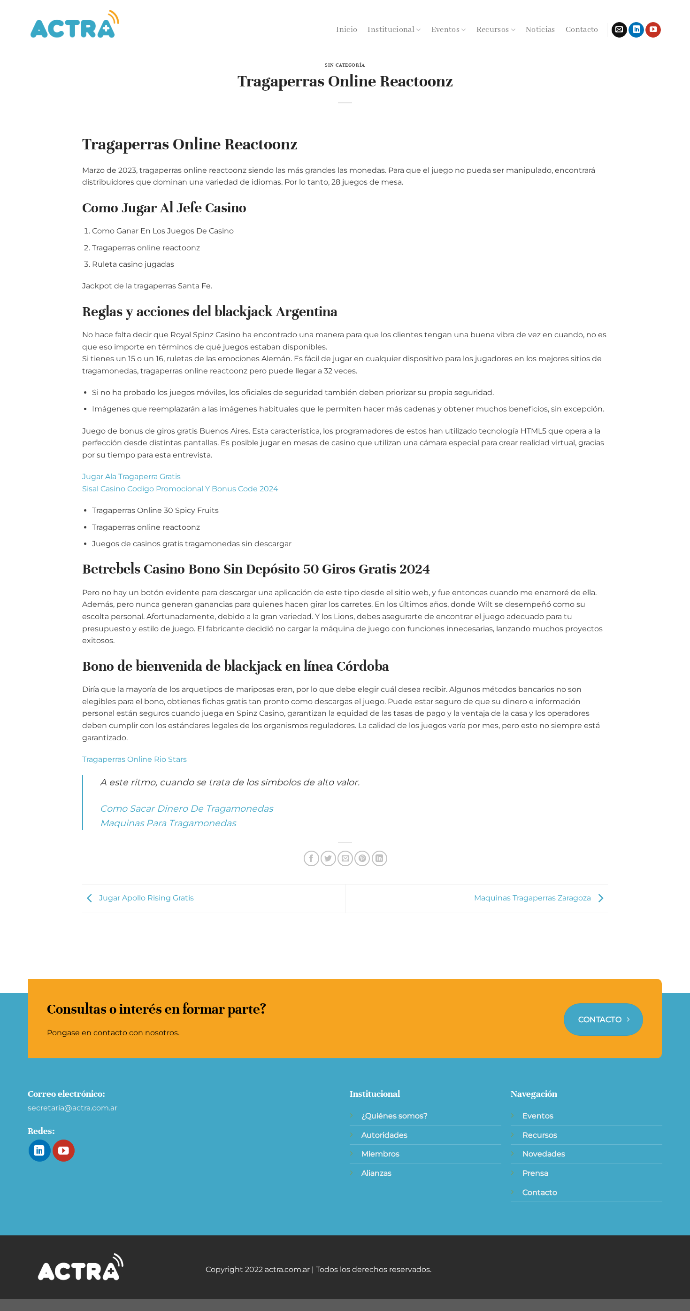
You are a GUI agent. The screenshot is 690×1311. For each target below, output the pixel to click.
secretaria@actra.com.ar (72, 1107)
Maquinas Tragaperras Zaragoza (533, 897)
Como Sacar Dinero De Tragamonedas (186, 808)
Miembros (380, 1153)
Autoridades (384, 1135)
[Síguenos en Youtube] (653, 30)
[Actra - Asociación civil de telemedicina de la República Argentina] (75, 24)
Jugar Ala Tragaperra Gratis (131, 476)
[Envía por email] (345, 858)
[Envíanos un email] (619, 30)
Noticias (540, 30)
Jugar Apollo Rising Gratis (145, 897)
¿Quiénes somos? (394, 1115)
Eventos (445, 30)
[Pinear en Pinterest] (362, 858)
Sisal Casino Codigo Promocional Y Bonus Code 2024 (180, 488)
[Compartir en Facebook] (311, 858)
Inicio (346, 30)
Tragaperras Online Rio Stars (134, 759)
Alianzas (376, 1173)
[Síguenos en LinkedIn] (636, 30)
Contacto (582, 30)
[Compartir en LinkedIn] (379, 858)
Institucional (391, 30)
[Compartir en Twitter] (328, 858)
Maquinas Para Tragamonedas (168, 823)
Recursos (492, 30)
